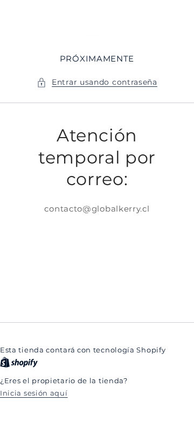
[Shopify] (19, 362)
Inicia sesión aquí (34, 393)
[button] (97, 82)
